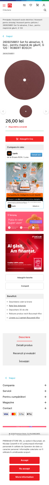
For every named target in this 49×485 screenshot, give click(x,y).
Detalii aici (36, 155)
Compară (25, 286)
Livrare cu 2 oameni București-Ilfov (24, 317)
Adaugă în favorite (25, 277)
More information (25, 477)
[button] (3, 111)
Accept (24, 460)
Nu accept (24, 468)
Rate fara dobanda (17, 305)
